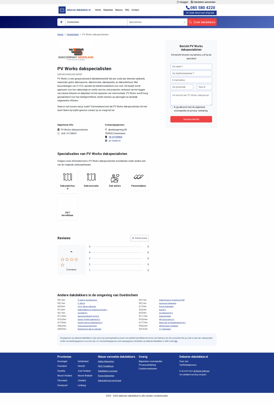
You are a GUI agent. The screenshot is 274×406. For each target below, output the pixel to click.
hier (176, 341)
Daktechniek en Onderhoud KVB (172, 300)
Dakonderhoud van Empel (109, 380)
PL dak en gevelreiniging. (87, 300)
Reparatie (108, 10)
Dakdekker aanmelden (204, 2)
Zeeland (82, 380)
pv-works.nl (114, 140)
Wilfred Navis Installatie (168, 326)
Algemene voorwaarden (150, 361)
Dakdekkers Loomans (107, 371)
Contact (135, 10)
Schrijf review (141, 238)
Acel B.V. (162, 310)
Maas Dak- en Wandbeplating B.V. (172, 323)
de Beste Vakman (201, 371)
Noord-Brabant (85, 375)
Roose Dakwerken (166, 307)
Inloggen (183, 2)
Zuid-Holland (84, 371)
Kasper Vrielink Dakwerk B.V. (89, 320)
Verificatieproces (188, 365)
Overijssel (62, 385)
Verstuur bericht (191, 119)
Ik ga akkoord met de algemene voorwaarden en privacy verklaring (191, 109)
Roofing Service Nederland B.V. (90, 323)
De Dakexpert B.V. (166, 313)
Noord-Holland (64, 375)
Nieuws (119, 10)
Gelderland (83, 361)
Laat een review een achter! (69, 74)
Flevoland (62, 380)
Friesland (62, 366)
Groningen (62, 361)
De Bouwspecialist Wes (87, 326)
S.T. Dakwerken (165, 329)
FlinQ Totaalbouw (106, 366)
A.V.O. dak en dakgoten (87, 307)
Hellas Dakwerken (106, 361)
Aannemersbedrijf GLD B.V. (88, 316)
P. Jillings (81, 303)
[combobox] (155, 22)
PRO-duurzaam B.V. (167, 320)
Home (98, 10)
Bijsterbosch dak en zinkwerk (89, 329)
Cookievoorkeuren (148, 368)
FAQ (127, 10)
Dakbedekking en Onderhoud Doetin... (93, 310)
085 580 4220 (202, 7)
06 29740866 (115, 137)
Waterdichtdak (165, 316)
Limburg (82, 385)
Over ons (183, 361)
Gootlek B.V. (83, 313)
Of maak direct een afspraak (200, 12)
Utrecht (81, 366)
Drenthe (61, 371)
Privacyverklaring (147, 365)
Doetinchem (73, 34)
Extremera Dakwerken (167, 303)
